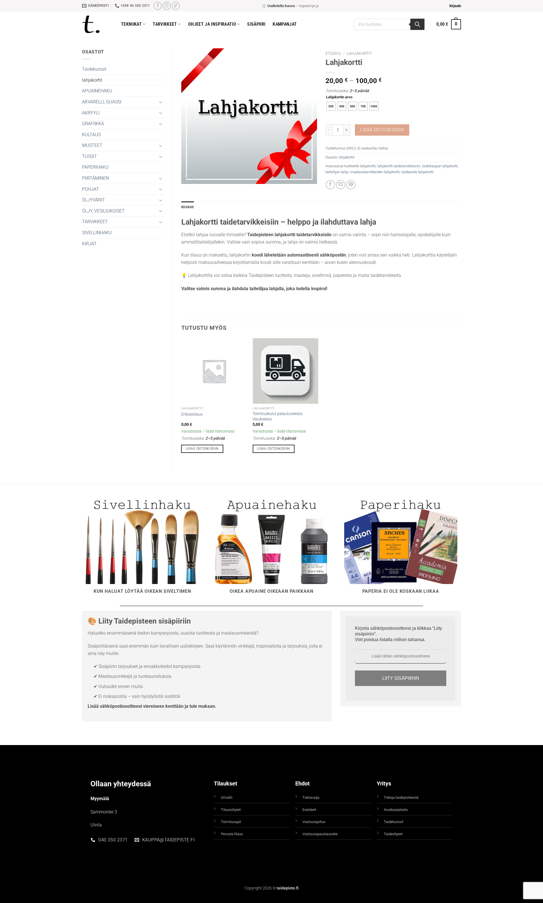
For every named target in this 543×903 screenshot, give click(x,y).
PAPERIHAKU (95, 167)
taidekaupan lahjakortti (440, 166)
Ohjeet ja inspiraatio (212, 24)
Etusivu (333, 53)
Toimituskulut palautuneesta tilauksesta (278, 416)
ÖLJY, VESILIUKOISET (103, 211)
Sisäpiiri (256, 24)
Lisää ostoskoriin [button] (202, 449)
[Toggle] (160, 102)
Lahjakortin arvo (339, 97)
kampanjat (285, 24)
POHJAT (90, 189)
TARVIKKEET (95, 221)
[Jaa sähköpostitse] (340, 184)
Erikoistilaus (191, 414)
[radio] (331, 106)
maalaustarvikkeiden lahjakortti (375, 172)
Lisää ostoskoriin (382, 130)
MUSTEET (92, 145)
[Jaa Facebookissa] (330, 184)
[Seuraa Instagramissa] (167, 6)
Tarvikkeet (165, 24)
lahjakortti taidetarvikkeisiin (398, 166)
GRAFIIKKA (93, 123)
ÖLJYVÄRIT (93, 200)
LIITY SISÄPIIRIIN (400, 678)
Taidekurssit (94, 69)
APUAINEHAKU (97, 91)
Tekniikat (131, 24)
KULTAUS (91, 134)
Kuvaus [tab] (187, 207)
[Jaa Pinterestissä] (350, 184)
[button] (455, 6)
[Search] (417, 24)
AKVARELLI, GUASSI (101, 102)
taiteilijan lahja (337, 172)
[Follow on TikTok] (176, 6)
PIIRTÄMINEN (95, 178)
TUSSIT (89, 156)
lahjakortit (92, 80)
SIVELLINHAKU (97, 232)
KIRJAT (89, 243)
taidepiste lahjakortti (417, 172)
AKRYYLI (91, 113)
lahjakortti (368, 166)
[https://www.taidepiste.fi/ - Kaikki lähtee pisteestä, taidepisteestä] (97, 24)
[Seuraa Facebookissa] (158, 6)
